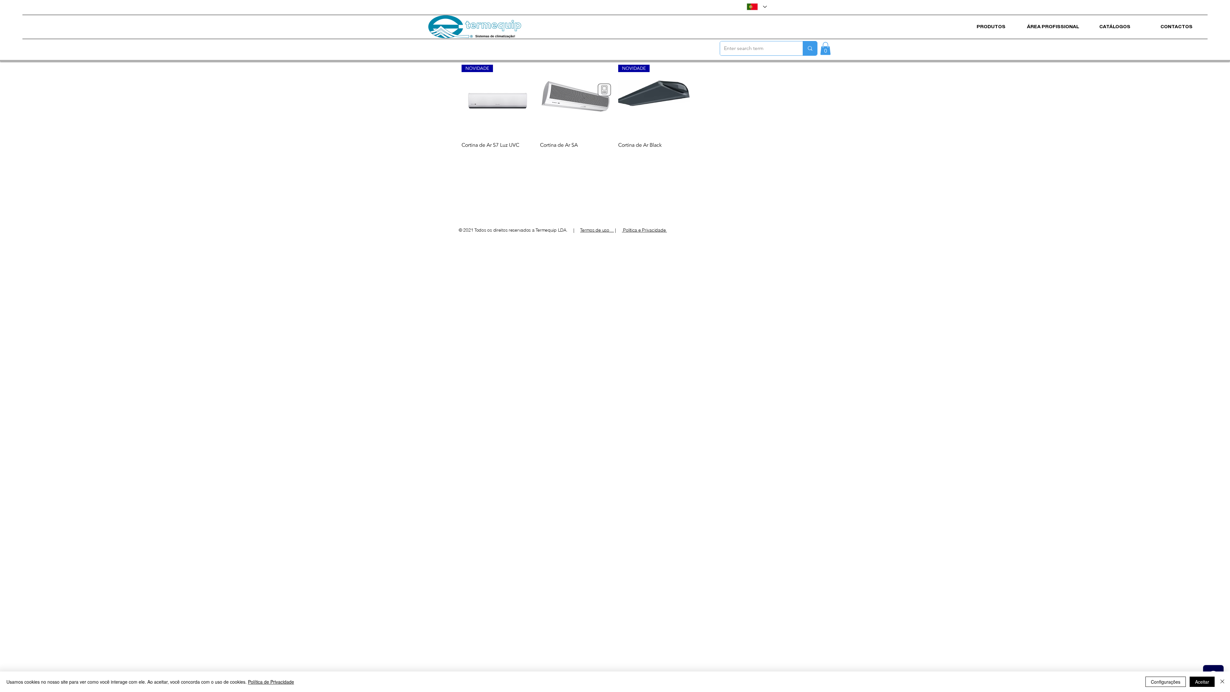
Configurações (1165, 682)
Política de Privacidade (271, 682)
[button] (825, 48)
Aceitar (1202, 682)
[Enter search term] (810, 48)
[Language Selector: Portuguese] (756, 6)
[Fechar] (1222, 682)
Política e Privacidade (644, 230)
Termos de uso (597, 230)
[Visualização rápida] (576, 101)
